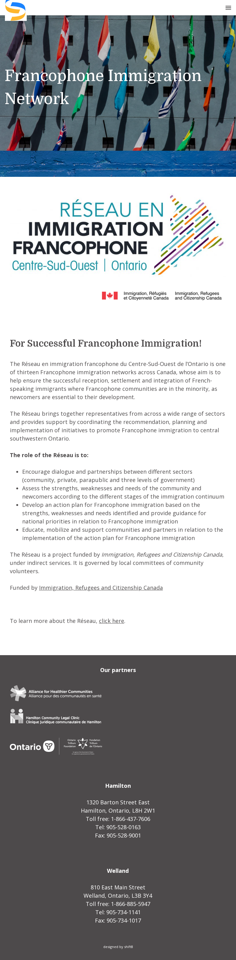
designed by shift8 (118, 946)
